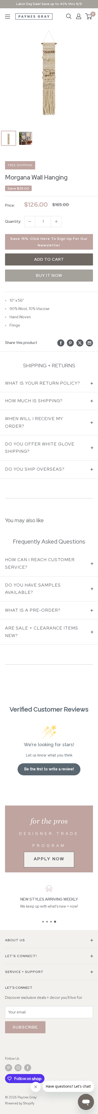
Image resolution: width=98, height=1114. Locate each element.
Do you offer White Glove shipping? (39, 447)
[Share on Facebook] (60, 342)
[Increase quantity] (56, 221)
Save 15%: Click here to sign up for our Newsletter (49, 241)
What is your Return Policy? (42, 383)
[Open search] (69, 16)
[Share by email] (89, 342)
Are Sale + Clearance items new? (41, 631)
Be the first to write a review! (49, 769)
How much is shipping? (34, 401)
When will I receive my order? (34, 422)
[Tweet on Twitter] (79, 342)
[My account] (78, 16)
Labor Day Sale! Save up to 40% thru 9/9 (49, 4)
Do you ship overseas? (35, 469)
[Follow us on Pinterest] (8, 1067)
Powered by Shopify (19, 1103)
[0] (89, 16)
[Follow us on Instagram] (18, 1067)
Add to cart (49, 259)
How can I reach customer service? (40, 563)
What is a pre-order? (33, 610)
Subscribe (25, 1027)
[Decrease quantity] (29, 221)
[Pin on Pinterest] (70, 342)
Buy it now (49, 275)
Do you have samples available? (33, 588)
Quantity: (13, 221)
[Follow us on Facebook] (27, 1067)
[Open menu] (7, 17)
